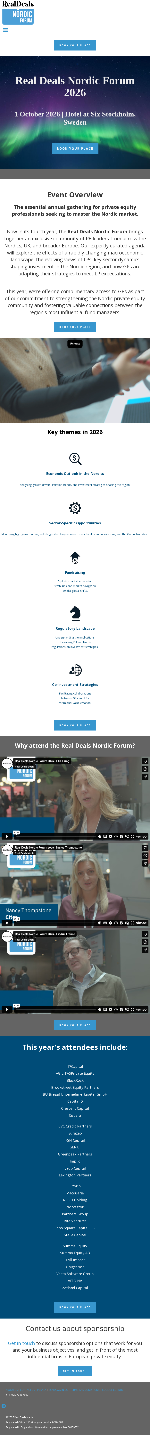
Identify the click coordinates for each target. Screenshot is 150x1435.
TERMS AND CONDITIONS (85, 1390)
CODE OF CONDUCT (113, 1390)
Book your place (75, 148)
